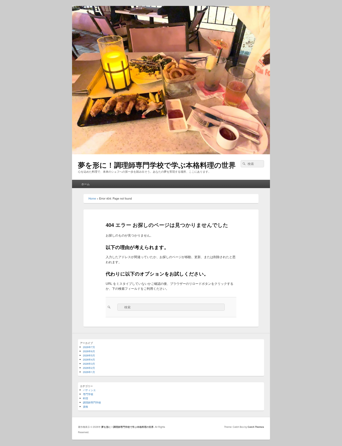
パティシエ (89, 390)
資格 (85, 406)
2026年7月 (89, 347)
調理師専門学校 (92, 402)
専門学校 (88, 394)
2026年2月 (89, 368)
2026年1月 (89, 372)
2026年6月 (89, 351)
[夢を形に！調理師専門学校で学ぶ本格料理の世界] (171, 153)
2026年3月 (89, 364)
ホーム (85, 184)
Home (92, 198)
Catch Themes (256, 427)
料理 (85, 398)
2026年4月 (89, 359)
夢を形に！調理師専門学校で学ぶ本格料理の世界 (157, 165)
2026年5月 (89, 355)
